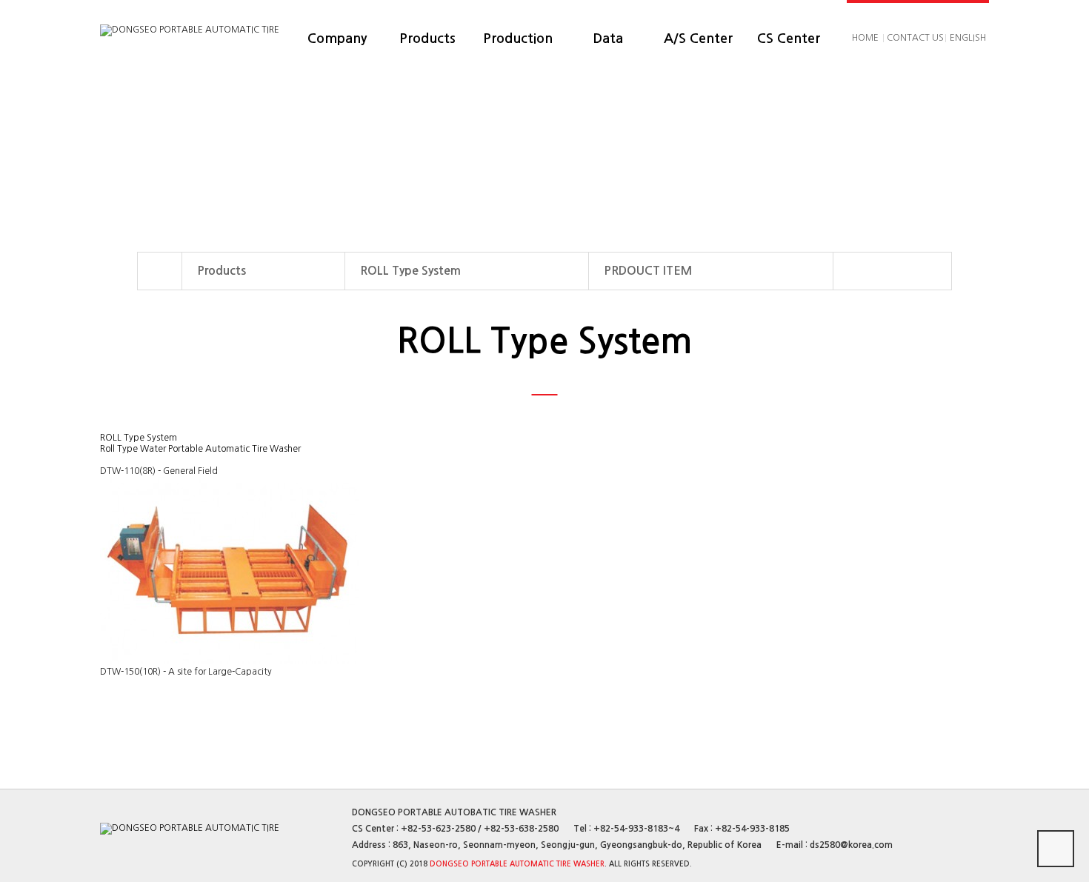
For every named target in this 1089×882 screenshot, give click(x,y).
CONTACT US (915, 37)
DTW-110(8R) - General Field (159, 471)
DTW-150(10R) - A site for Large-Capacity (186, 671)
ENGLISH (968, 37)
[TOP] (1055, 848)
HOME (865, 37)
